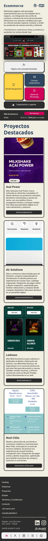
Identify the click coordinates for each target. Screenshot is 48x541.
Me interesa (34, 113)
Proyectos (6, 491)
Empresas (6, 487)
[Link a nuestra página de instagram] (43, 522)
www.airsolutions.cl (24, 297)
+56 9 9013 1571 (8, 509)
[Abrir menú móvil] (32, 535)
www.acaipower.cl (24, 212)
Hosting (5, 482)
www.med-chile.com (24, 466)
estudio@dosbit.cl (9, 513)
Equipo (5, 495)
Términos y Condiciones (12, 500)
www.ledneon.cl (24, 380)
